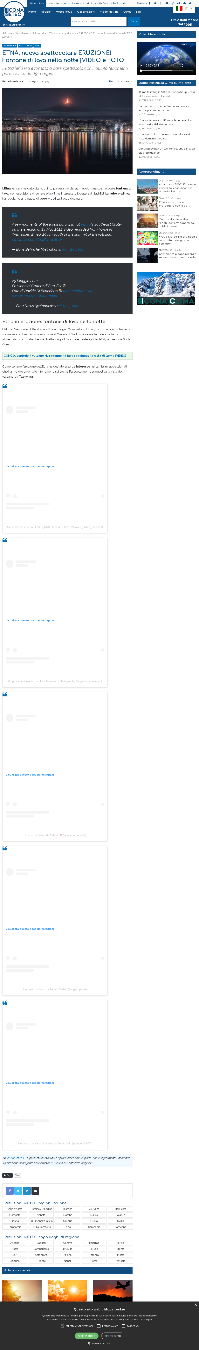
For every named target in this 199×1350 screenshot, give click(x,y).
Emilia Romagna (41, 1226)
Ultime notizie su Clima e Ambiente (165, 83)
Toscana (67, 1208)
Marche (67, 1214)
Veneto (41, 1214)
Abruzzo (94, 1208)
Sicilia (120, 1220)
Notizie (46, 11)
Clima (127, 11)
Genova (67, 1242)
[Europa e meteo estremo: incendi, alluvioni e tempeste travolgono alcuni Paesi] (113, 1291)
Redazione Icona (12, 81)
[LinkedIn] (27, 1191)
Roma (94, 1260)
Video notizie (109, 11)
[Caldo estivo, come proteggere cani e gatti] (147, 203)
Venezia (120, 1260)
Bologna (15, 1260)
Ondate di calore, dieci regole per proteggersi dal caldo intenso (177, 223)
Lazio (68, 1226)
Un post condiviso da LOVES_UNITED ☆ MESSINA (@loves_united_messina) (55, 526)
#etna (68, 291)
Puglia (94, 1220)
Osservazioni (86, 11)
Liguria (15, 1220)
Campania (94, 1226)
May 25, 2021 (72, 249)
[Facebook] (10, 1191)
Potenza (94, 1254)
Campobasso (41, 1248)
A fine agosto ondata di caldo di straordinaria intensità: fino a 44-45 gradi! (61, 3)
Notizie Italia (39, 33)
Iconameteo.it (15, 1158)
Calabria (120, 1214)
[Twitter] (18, 1191)
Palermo (94, 1242)
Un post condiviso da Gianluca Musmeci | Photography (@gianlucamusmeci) (55, 681)
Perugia (94, 1248)
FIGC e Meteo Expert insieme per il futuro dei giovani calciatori (178, 240)
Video (37, 45)
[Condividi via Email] (35, 1191)
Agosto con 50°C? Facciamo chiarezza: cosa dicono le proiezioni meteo (177, 188)
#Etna (86, 224)
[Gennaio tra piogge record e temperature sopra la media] (147, 255)
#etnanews (83, 291)
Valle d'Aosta (14, 1208)
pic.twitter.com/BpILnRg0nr (35, 296)
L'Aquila (67, 1248)
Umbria (67, 1220)
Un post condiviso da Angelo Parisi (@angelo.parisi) (55, 989)
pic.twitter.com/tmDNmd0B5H (37, 239)
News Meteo (22, 33)
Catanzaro (41, 1254)
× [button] (195, 1304)
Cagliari (41, 1242)
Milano (68, 1254)
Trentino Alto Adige (41, 1208)
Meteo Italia (64, 11)
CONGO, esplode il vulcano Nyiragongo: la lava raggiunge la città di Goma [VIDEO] (65, 355)
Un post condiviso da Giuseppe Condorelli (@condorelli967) (55, 1143)
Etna (17, 1175)
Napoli (68, 1260)
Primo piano (25, 45)
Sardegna (120, 1226)
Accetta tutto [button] (86, 1335)
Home (32, 11)
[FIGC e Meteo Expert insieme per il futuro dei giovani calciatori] (147, 238)
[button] (100, 1343)
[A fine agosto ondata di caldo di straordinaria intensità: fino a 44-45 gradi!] (22, 1291)
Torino (120, 1242)
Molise (94, 1214)
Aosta (15, 1248)
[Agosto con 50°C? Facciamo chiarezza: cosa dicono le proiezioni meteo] (147, 186)
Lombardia (15, 1226)
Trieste (120, 1254)
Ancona (14, 1242)
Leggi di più (146, 1319)
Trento (120, 1248)
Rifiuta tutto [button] (113, 1335)
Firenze (41, 1260)
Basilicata (120, 1208)
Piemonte (14, 1214)
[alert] (99, 1326)
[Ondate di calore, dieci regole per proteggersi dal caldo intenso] (147, 221)
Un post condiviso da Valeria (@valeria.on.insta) (55, 835)
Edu (138, 11)
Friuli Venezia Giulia (41, 1220)
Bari (14, 1254)
